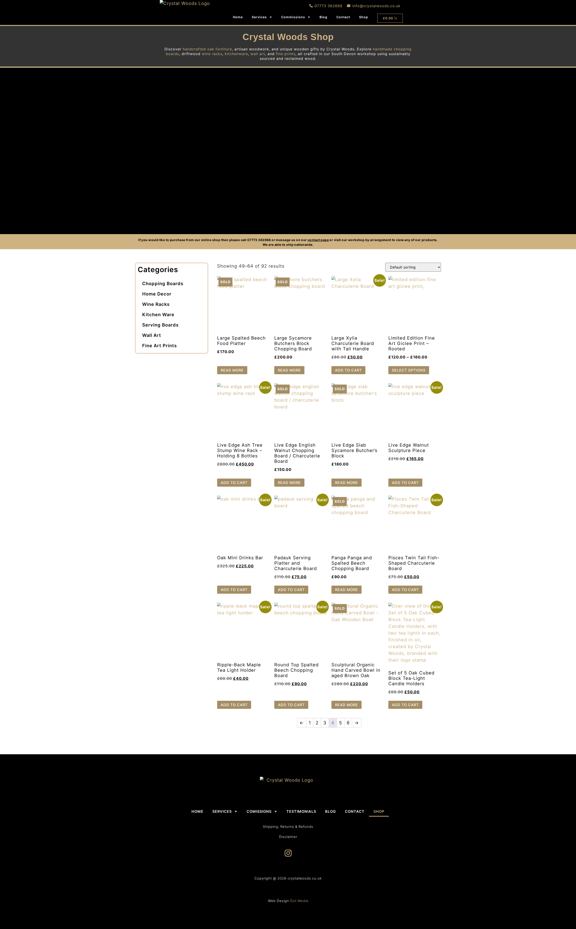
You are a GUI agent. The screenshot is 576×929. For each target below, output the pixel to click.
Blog (323, 17)
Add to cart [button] (348, 370)
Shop (363, 17)
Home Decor (156, 294)
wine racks (212, 53)
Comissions (259, 811)
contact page (318, 240)
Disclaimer (288, 837)
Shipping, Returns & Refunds (288, 826)
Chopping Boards (162, 283)
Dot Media (299, 901)
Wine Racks (156, 304)
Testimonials (301, 811)
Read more (232, 370)
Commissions (293, 17)
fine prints (285, 53)
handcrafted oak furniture (207, 49)
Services (259, 17)
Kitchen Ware (158, 314)
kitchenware (236, 53)
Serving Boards (160, 325)
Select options (408, 370)
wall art (257, 53)
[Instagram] (288, 853)
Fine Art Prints (159, 345)
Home (238, 17)
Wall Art (151, 335)
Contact (343, 17)
